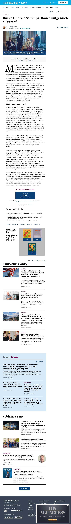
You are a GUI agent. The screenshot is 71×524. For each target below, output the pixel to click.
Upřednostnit (31, 60)
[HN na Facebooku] (14, 510)
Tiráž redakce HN (31, 503)
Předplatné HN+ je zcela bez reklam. (39, 260)
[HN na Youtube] (22, 510)
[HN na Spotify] (20, 510)
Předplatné (63, 2)
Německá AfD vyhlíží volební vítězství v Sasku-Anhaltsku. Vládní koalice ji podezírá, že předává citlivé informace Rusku (12, 402)
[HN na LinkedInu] (18, 510)
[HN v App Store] (18, 517)
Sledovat (21, 60)
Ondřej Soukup (9, 26)
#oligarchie (15, 224)
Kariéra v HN (30, 507)
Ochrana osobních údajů (44, 501)
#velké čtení (37, 224)
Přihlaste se (30, 204)
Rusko (14, 357)
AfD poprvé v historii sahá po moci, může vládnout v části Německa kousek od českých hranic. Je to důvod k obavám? (33, 388)
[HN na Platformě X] (12, 510)
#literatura (29, 224)
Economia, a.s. (13, 502)
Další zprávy (24, 488)
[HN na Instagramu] (16, 510)
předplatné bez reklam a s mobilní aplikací (26, 201)
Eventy (55, 503)
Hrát (27, 239)
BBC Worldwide (30, 53)
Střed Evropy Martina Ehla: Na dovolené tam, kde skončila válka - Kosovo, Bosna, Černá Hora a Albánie (33, 316)
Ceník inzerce (30, 509)
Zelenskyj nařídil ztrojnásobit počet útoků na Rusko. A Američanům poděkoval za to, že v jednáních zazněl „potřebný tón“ (20, 366)
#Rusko (8, 224)
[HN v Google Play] (8, 517)
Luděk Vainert (6, 453)
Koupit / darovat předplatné (60, 501)
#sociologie (22, 224)
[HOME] (3, 7)
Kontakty (30, 501)
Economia (30, 505)
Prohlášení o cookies (43, 503)
